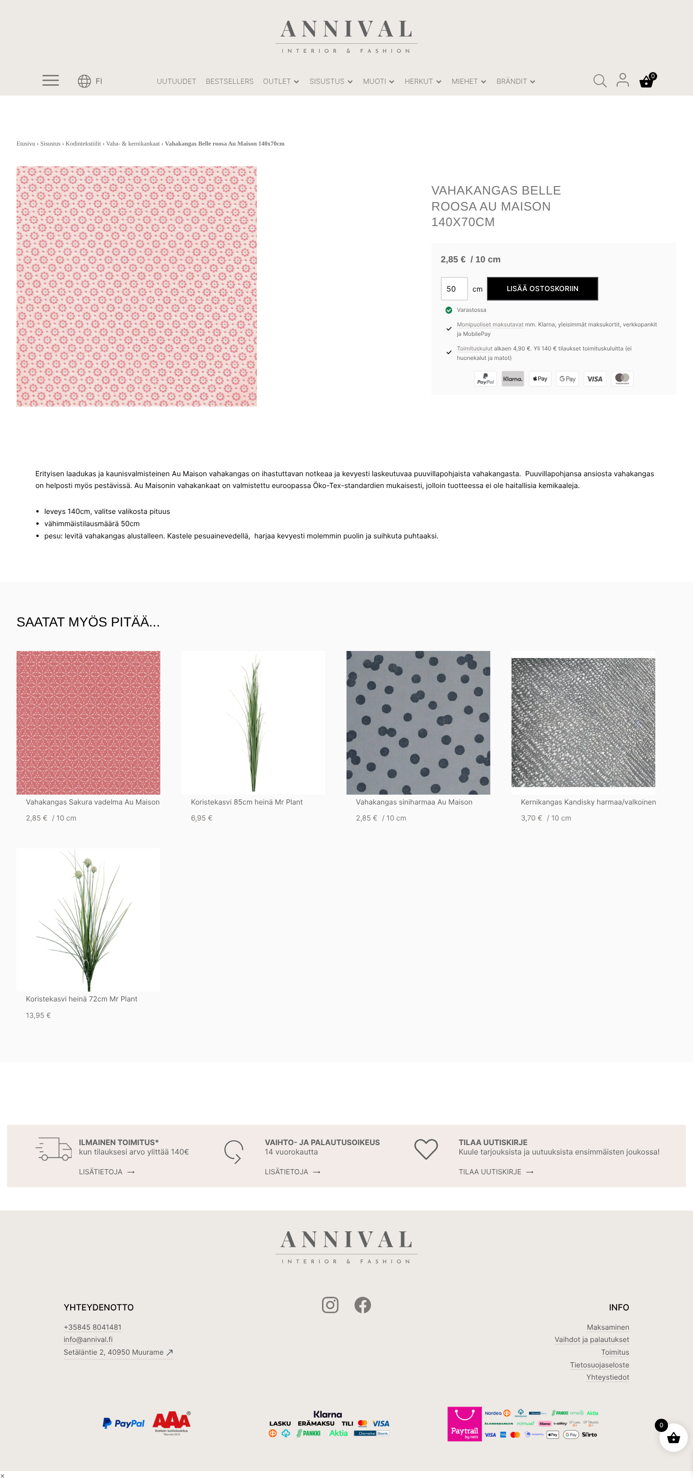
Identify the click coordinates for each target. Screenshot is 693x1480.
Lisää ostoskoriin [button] (105, 722)
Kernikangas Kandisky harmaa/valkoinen (588, 801)
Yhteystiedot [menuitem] (607, 1377)
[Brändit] (532, 82)
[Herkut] (438, 82)
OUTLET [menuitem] (278, 81)
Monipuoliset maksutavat (490, 324)
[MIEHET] (483, 82)
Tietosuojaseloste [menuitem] (599, 1364)
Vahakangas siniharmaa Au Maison (414, 801)
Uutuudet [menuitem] (176, 81)
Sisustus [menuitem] (328, 81)
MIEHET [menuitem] (466, 81)
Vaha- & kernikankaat (133, 143)
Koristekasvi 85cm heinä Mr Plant (247, 801)
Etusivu (25, 143)
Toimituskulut (474, 348)
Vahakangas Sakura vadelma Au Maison (93, 801)
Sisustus (51, 143)
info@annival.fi (88, 1339)
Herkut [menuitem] (419, 81)
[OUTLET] (296, 82)
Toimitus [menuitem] (615, 1352)
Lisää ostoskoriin (542, 288)
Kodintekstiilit (83, 143)
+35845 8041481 (93, 1327)
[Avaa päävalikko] (50, 81)
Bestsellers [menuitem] (230, 81)
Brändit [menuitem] (512, 81)
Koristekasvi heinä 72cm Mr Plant (82, 998)
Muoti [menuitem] (375, 81)
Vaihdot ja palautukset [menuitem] (591, 1339)
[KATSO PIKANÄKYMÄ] (72, 722)
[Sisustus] (350, 82)
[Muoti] (391, 82)
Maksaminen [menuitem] (608, 1327)
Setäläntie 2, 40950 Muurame (114, 1352)
